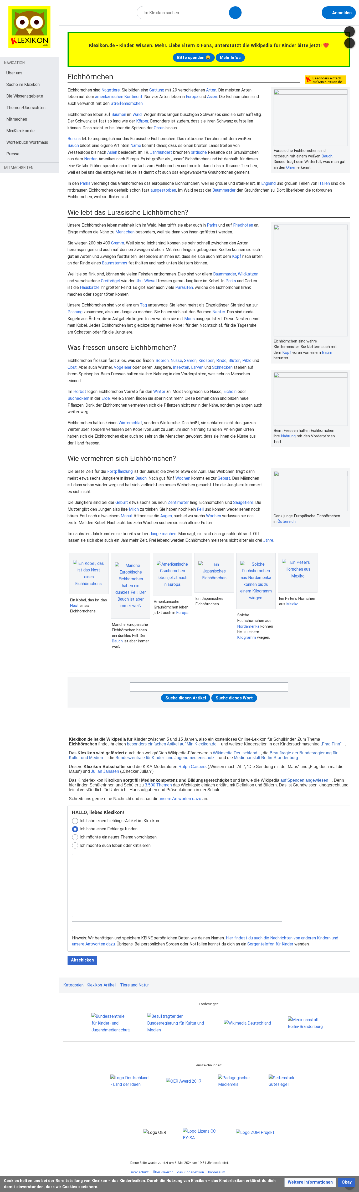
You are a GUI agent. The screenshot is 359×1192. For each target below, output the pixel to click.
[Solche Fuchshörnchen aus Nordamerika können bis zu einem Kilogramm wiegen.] (256, 581)
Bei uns (74, 138)
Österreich (287, 521)
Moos (189, 318)
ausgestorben (163, 190)
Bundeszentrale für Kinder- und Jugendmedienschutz (164, 757)
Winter (159, 391)
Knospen (206, 360)
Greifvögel (110, 280)
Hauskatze (90, 287)
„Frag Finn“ (331, 744)
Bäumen (118, 114)
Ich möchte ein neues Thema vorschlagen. (118, 837)
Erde (105, 398)
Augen (166, 515)
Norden (91, 158)
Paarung (75, 311)
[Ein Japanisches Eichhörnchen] (214, 572)
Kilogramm (246, 637)
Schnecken (222, 367)
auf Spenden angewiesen (304, 780)
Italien (324, 183)
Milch (134, 509)
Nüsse (176, 360)
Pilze (247, 360)
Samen (190, 360)
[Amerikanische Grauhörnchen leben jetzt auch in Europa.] (172, 574)
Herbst (79, 391)
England (268, 183)
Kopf (286, 352)
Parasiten (184, 287)
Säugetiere (243, 502)
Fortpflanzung (120, 471)
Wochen (182, 478)
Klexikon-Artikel (101, 985)
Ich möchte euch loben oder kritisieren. (115, 845)
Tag (143, 305)
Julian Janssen (105, 771)
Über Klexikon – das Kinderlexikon (178, 1172)
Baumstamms (114, 262)
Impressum (216, 1172)
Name (135, 145)
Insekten (181, 367)
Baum (327, 352)
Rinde (221, 360)
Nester (218, 311)
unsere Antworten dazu (179, 798)
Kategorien (73, 985)
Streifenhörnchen (127, 103)
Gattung (156, 90)
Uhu (139, 280)
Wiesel (150, 280)
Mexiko (292, 604)
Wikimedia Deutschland (235, 753)
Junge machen (163, 533)
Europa (192, 96)
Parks (85, 183)
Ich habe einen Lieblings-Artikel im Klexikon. (120, 820)
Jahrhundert (161, 152)
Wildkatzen (248, 274)
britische (199, 152)
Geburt (224, 478)
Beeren (162, 360)
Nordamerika (248, 626)
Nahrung (288, 436)
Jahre (268, 540)
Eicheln (230, 391)
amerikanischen (109, 96)
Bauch (326, 156)
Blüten (234, 360)
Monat (127, 515)
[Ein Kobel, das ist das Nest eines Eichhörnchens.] (88, 573)
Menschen (125, 231)
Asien (212, 96)
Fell (200, 509)
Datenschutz (139, 1172)
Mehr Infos (230, 57)
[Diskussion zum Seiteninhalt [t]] (349, 31)
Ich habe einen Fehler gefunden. (109, 828)
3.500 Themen (158, 785)
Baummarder (223, 190)
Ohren (291, 167)
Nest (74, 605)
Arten (211, 90)
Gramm (117, 243)
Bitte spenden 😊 (194, 57)
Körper (142, 121)
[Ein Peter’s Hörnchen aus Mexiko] (297, 572)
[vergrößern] (345, 150)
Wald (137, 114)
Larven (197, 367)
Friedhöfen (243, 225)
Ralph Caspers (192, 766)
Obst (72, 367)
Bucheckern (78, 398)
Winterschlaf (130, 422)
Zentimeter (178, 502)
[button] (310, 1182)
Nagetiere (110, 90)
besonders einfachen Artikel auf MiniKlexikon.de (172, 744)
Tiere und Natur (134, 985)
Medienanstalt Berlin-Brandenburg (266, 757)
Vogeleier (122, 367)
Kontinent (133, 96)
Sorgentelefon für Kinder (270, 944)
